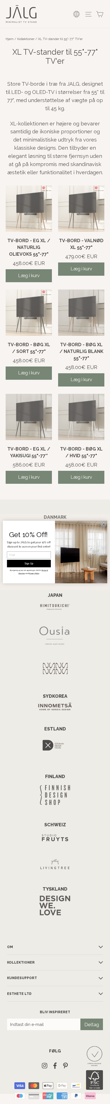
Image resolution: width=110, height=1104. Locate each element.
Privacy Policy (33, 574)
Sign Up (29, 563)
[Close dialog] (103, 524)
